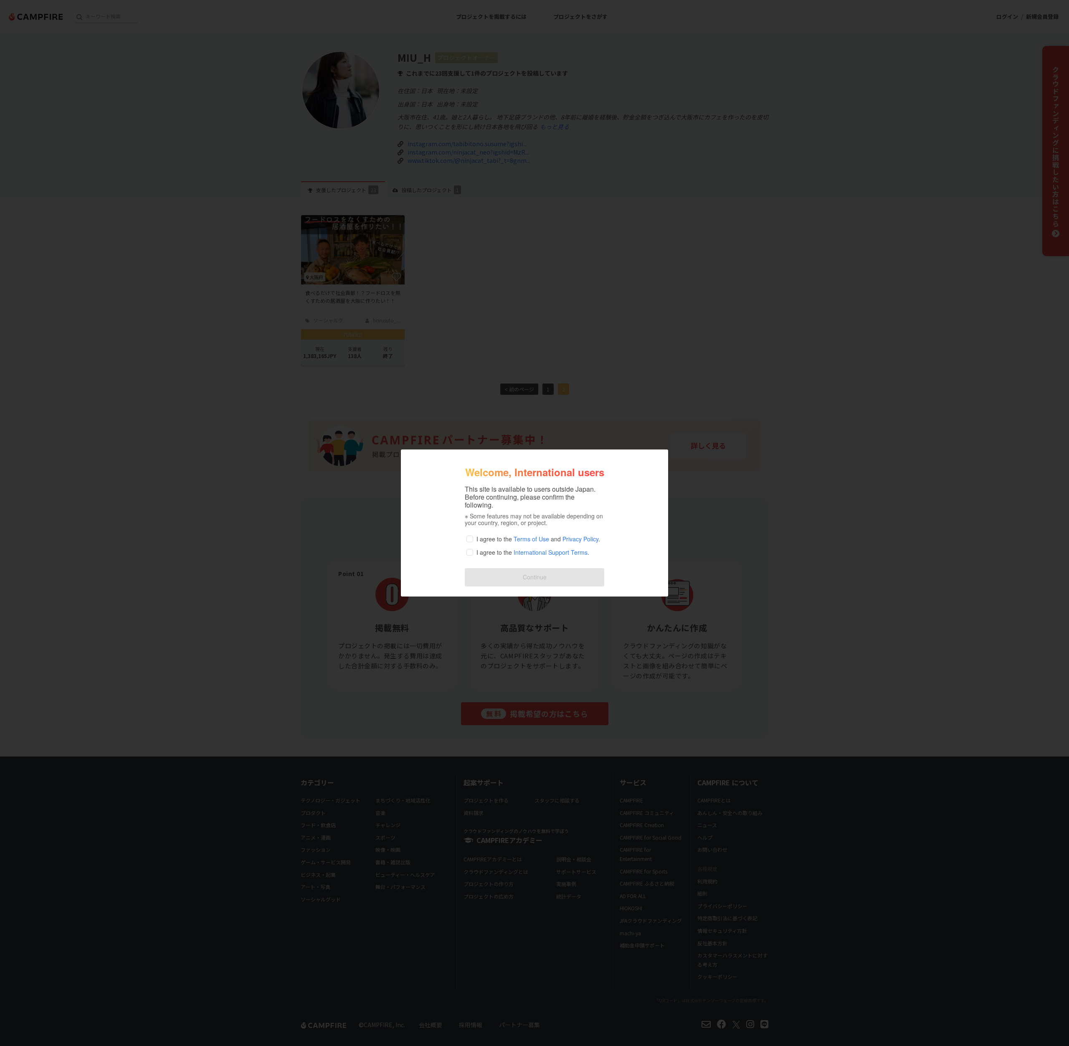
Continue (535, 577)
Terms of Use (531, 539)
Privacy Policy (580, 539)
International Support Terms (551, 552)
